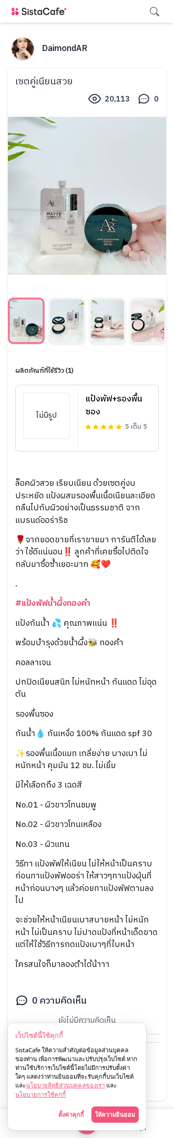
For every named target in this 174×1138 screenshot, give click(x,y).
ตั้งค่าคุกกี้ (71, 1114)
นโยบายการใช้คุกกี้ (40, 1094)
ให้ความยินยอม (115, 1114)
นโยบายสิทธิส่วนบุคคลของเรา (65, 1085)
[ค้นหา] (154, 11)
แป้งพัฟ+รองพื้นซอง (113, 405)
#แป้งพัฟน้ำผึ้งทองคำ (52, 603)
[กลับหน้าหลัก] (41, 11)
